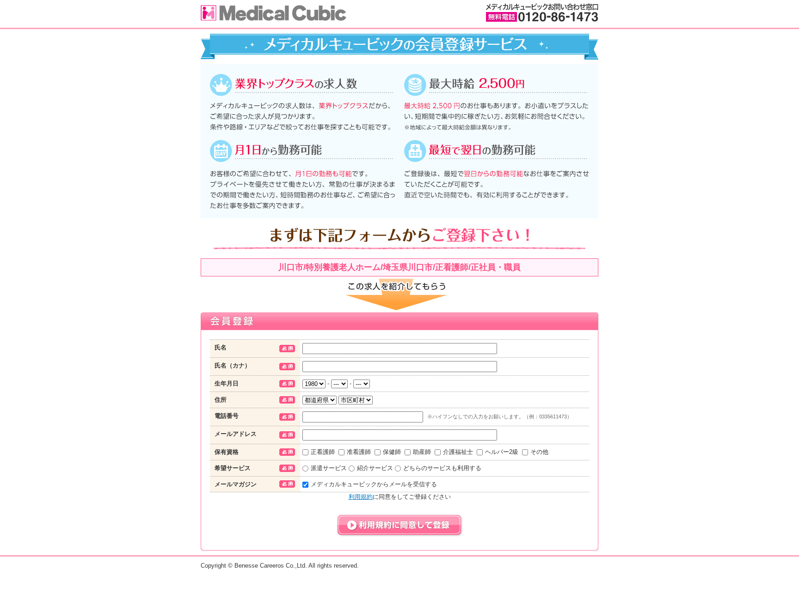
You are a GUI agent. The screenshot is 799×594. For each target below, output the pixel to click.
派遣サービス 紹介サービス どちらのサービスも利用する (396, 468)
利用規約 (361, 496)
